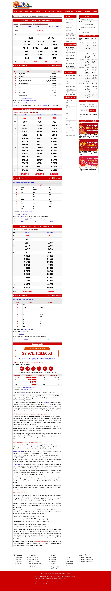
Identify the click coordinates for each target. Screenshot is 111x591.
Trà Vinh (87, 81)
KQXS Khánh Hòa (70, 60)
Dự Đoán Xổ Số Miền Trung (86, 559)
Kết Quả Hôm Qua (69, 73)
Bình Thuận (87, 73)
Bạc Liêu (54, 114)
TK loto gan (69, 22)
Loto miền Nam (17, 182)
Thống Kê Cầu (88, 16)
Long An (87, 88)
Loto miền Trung (17, 299)
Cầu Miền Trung (33, 567)
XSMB (21, 11)
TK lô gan (53, 557)
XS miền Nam (18, 557)
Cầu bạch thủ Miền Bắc (87, 19)
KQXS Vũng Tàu (70, 78)
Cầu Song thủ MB (34, 559)
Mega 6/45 (69, 100)
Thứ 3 (67, 113)
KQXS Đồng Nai (70, 55)
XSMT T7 (94, 83)
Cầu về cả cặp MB (34, 561)
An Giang (87, 70)
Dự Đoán (94, 11)
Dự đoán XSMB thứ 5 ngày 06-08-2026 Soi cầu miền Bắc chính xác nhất (88, 169)
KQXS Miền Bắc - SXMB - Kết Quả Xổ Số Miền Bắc (37, 21)
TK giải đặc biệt (70, 36)
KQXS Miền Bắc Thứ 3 (26, 24)
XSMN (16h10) (70, 47)
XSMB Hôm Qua (70, 75)
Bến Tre (25, 114)
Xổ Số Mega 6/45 (37, 344)
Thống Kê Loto (70, 16)
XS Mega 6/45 (18, 563)
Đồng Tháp (87, 48)
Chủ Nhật (68, 108)
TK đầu (53, 563)
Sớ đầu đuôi (79, 11)
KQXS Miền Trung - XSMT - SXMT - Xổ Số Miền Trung (37, 226)
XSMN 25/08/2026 (33, 112)
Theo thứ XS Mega (27, 389)
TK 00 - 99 (69, 41)
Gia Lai (94, 77)
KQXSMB (16, 24)
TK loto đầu (69, 30)
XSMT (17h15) (70, 58)
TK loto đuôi (69, 33)
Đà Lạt (87, 97)
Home (15, 11)
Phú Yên (94, 45)
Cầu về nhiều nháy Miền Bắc (88, 27)
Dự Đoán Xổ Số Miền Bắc (85, 557)
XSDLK (26, 339)
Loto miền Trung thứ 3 (28, 299)
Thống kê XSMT (69, 565)
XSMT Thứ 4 (94, 59)
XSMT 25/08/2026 (33, 229)
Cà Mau (87, 50)
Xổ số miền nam (18, 464)
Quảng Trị (94, 72)
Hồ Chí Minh (87, 47)
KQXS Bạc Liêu (70, 83)
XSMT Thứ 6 (94, 75)
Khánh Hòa (94, 62)
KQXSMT (16, 229)
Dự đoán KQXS (24, 103)
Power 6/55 (69, 111)
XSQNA (48, 339)
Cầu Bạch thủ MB (34, 557)
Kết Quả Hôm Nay (70, 44)
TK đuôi (53, 565)
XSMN (26, 11)
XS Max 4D (18, 565)
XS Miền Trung (18, 561)
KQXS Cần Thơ (70, 50)
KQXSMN (16, 112)
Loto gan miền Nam (27, 211)
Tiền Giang (87, 94)
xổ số (26, 219)
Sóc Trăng (87, 64)
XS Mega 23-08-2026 (37, 362)
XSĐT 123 (69, 130)
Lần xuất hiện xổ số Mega (28, 387)
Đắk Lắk (27, 232)
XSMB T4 (81, 59)
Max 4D (68, 122)
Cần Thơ (87, 65)
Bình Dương (87, 80)
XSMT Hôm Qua (70, 94)
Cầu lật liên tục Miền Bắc (87, 22)
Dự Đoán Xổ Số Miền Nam (85, 561)
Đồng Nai (87, 62)
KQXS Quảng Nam (71, 92)
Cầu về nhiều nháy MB (35, 563)
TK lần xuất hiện (70, 38)
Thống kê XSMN (69, 563)
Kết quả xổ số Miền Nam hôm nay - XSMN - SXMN (37, 109)
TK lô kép (53, 561)
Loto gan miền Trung (27, 329)
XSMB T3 (81, 52)
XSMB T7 (81, 83)
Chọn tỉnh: (91, 104)
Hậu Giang (87, 91)
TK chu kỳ (67, 559)
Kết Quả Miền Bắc (71, 69)
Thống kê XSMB (69, 561)
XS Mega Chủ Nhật (25, 362)
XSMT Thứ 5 (94, 67)
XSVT (36, 221)
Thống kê (59, 11)
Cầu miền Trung (85, 32)
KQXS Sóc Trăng (70, 52)
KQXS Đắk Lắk (70, 89)
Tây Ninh (87, 72)
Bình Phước (87, 89)
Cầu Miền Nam (33, 565)
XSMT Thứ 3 (23, 229)
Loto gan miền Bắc (27, 98)
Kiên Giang (87, 95)
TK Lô (44, 11)
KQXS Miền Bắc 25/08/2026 (40, 24)
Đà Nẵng (94, 61)
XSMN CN (87, 93)
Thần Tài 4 (69, 135)
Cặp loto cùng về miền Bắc (29, 100)
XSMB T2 (81, 44)
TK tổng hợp (69, 19)
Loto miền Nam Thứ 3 (28, 182)
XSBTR (22, 221)
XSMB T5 (81, 67)
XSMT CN (94, 93)
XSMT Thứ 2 (94, 44)
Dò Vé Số (88, 101)
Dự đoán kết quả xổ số (88, 121)
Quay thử (87, 11)
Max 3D (68, 124)
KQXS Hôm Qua (69, 11)
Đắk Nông (94, 88)
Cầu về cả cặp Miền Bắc (87, 24)
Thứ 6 (67, 105)
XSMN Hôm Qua (70, 86)
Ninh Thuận (94, 78)
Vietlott (38, 11)
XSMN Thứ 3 (23, 112)
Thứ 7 (67, 118)
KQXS (15, 105)
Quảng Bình (94, 70)
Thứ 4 (67, 102)
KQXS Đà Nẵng (70, 63)
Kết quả (92, 110)
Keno (67, 127)
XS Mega (16, 362)
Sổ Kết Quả (51, 11)
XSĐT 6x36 (69, 132)
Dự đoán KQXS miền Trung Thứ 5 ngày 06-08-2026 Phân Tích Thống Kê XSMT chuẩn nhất (88, 136)
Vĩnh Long (87, 78)
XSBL (51, 221)
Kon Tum (94, 95)
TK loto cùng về (70, 25)
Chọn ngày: (82, 104)
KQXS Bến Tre (70, 81)
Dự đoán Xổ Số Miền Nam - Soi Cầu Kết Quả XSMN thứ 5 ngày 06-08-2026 (88, 153)
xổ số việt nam (20, 537)
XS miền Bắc (18, 559)
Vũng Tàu (39, 114)
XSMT (32, 11)
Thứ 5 (67, 116)
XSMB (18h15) (70, 66)
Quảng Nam (50, 232)
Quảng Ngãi (94, 86)
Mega (23, 392)
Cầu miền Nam (84, 30)
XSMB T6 (81, 75)
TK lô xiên (53, 559)
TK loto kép (69, 27)
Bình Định (94, 69)
